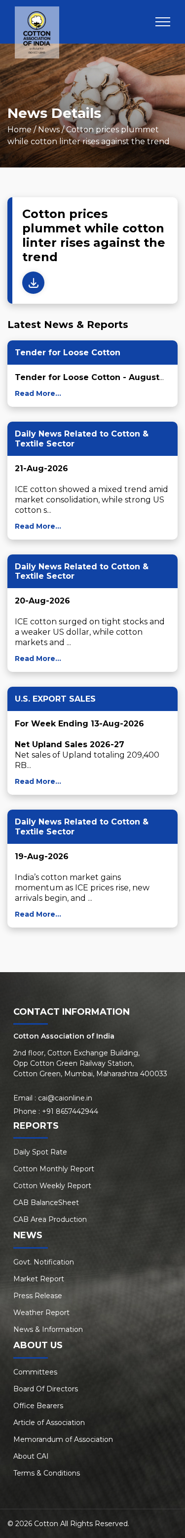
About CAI (31, 1456)
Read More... (38, 393)
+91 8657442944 (70, 1111)
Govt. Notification (43, 1262)
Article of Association (49, 1422)
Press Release (37, 1295)
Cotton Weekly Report (52, 1185)
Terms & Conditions (46, 1473)
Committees (35, 1372)
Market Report (38, 1278)
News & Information (48, 1329)
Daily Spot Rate (40, 1152)
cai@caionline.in (65, 1098)
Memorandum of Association (63, 1439)
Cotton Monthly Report (53, 1168)
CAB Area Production (50, 1219)
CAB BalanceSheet (46, 1202)
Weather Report (41, 1312)
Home (19, 129)
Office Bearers (38, 1405)
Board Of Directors (45, 1388)
